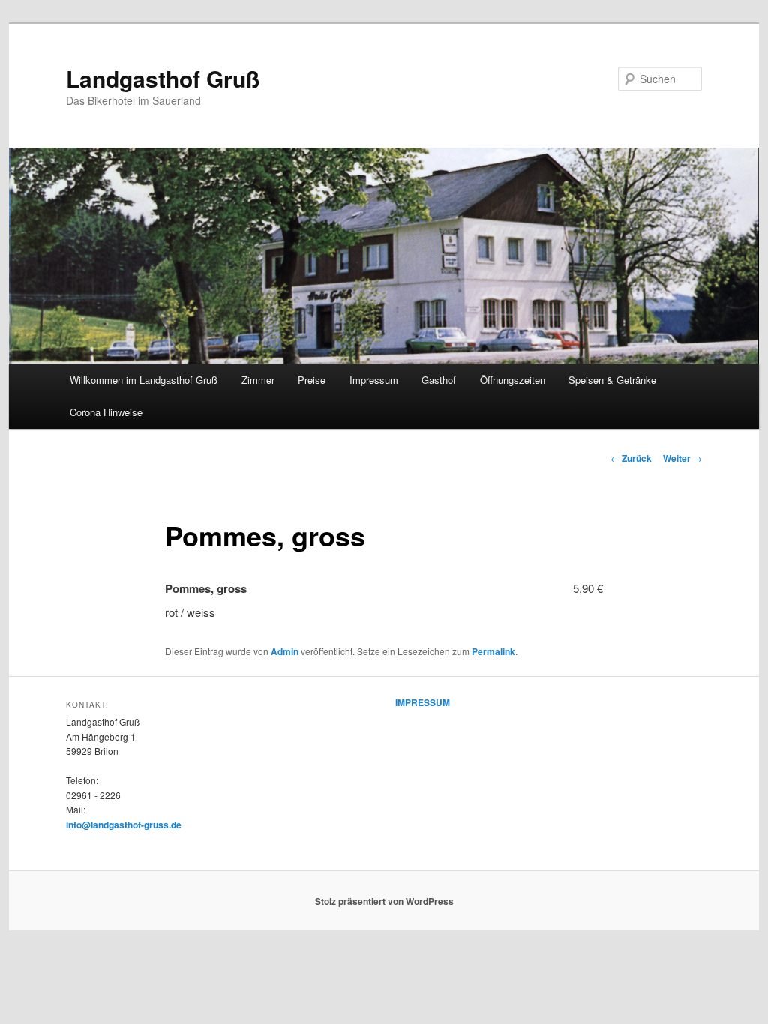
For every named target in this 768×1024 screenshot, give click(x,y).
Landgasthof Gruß (163, 78)
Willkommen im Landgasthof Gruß (144, 380)
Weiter (682, 458)
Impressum (374, 380)
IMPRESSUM (422, 702)
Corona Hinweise (106, 412)
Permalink (493, 651)
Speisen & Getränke (612, 380)
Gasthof (439, 380)
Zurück (631, 458)
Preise (312, 380)
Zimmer (258, 380)
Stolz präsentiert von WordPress (384, 901)
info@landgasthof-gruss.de (124, 824)
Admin (284, 651)
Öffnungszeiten (512, 380)
